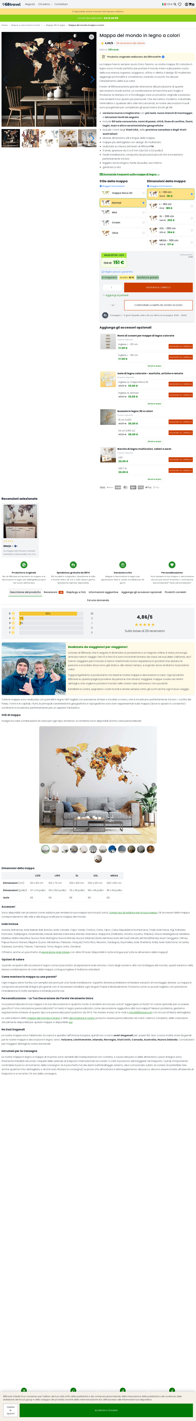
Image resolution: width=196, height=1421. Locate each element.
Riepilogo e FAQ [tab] (76, 592)
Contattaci (61, 4)
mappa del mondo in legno (43, 1018)
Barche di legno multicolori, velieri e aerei (144, 449)
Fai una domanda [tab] (98, 600)
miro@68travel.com (141, 1012)
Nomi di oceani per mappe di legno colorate (145, 335)
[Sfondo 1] (45, 849)
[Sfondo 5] (83, 849)
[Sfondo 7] (103, 849)
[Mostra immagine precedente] (42, 785)
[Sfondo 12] (150, 849)
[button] (92, 79)
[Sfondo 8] (112, 849)
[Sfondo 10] (131, 849)
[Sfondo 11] (141, 849)
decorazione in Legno (82, 1018)
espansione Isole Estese (55, 952)
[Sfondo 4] (74, 849)
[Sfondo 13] (98, 859)
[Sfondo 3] (64, 849)
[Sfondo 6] (93, 849)
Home (5, 25)
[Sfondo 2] (55, 849)
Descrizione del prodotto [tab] (25, 592)
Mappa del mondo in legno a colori (86, 25)
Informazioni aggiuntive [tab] (103, 592)
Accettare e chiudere (106, 1410)
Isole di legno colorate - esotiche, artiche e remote (150, 373)
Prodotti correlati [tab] (175, 592)
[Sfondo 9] (122, 849)
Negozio (30, 4)
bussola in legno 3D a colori (135, 411)
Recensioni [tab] (53, 592)
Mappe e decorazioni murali (25, 25)
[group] (49, 79)
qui (70, 1022)
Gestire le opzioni (11, 1410)
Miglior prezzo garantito (119, 271)
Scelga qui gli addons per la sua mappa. (133, 912)
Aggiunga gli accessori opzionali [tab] (141, 592)
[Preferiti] (181, 4)
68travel (113, 49)
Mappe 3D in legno (56, 25)
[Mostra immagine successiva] (153, 785)
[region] (98, 794)
